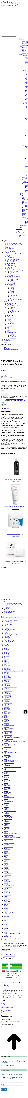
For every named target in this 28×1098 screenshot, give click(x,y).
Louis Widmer (8, 780)
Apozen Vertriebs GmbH (10, 640)
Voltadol (6, 927)
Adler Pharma (8, 623)
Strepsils (6, 891)
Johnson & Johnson (9, 761)
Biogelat (6, 660)
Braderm (6, 667)
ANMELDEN (4, 1089)
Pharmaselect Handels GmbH (11, 833)
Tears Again (7, 899)
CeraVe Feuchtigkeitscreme (13, 534)
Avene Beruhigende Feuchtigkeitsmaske (13, 506)
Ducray (6, 705)
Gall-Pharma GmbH (9, 728)
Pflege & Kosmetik (8, 612)
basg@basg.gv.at (5, 986)
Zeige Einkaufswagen (19, 232)
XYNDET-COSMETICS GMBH (12, 933)
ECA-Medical (7, 709)
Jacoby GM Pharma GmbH (10, 760)
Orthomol (6, 821)
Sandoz (6, 863)
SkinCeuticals (8, 881)
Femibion (6, 720)
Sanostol (6, 868)
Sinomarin (6, 879)
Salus (5, 861)
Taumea (6, 897)
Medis (6, 791)
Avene (6, 647)
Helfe (5, 751)
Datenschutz (3, 1005)
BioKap (6, 661)
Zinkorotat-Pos (7, 936)
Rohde (6, 856)
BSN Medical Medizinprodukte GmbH (13, 671)
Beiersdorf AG (8, 652)
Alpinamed (7, 633)
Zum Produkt (15, 481)
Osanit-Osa (7, 823)
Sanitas (6, 864)
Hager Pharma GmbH (9, 744)
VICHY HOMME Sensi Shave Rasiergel (14, 479)
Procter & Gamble (8, 839)
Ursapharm (7, 913)
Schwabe (6, 872)
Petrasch (6, 829)
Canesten (6, 673)
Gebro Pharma (8, 731)
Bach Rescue (7, 648)
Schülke (6, 871)
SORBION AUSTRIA (9, 885)
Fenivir (6, 721)
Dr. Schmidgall (8, 703)
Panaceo (6, 824)
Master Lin (7, 787)
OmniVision (7, 820)
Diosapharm (7, 688)
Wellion (6, 929)
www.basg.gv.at (4, 985)
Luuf (5, 781)
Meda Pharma (7, 788)
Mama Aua (7, 785)
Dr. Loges (6, 700)
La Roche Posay (8, 772)
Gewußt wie (7, 736)
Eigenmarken (7, 601)
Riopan (6, 855)
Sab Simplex (7, 859)
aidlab (5, 627)
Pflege (22, 399)
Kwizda (6, 768)
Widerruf (3, 1013)
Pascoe (6, 825)
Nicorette (6, 803)
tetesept (6, 904)
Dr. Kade (6, 697)
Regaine (6, 848)
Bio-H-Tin (6, 657)
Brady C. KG (7, 668)
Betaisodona (7, 656)
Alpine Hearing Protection (10, 635)
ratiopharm (7, 844)
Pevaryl (6, 831)
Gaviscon (6, 729)
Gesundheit (6, 608)
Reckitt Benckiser (8, 847)
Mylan (6, 799)
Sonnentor (6, 884)
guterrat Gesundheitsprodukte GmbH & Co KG (15, 741)
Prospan (6, 840)
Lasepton (6, 775)
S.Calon (6, 857)
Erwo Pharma (7, 712)
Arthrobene (7, 643)
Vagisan (6, 915)
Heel (5, 749)
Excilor (6, 717)
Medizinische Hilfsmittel (9, 611)
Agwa (5, 625)
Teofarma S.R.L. (8, 901)
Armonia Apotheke (20, 400)
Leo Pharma (7, 777)
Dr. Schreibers (7, 704)
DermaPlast (7, 683)
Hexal (5, 753)
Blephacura (7, 665)
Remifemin (7, 849)
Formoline (6, 723)
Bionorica (6, 664)
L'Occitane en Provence (10, 771)
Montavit (6, 793)
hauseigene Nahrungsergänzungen (15, 604)
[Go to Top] (14, 1054)
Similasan (6, 877)
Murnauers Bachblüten (9, 797)
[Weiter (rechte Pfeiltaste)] (2, 1094)
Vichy (6, 921)
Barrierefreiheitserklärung (7, 1007)
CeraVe (6, 676)
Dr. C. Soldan (7, 695)
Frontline (6, 727)
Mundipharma (7, 796)
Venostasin (7, 916)
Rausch (6, 845)
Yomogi (6, 935)
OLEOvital (7, 815)
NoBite (6, 804)
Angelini (6, 636)
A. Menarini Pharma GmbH (11, 620)
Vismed (6, 923)
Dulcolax (6, 707)
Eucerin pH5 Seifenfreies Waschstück (14, 561)
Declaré (6, 681)
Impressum (3, 1003)
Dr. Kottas (7, 699)
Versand (5, 376)
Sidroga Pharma (8, 873)
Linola (6, 779)
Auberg (6, 645)
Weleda (6, 928)
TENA (6, 900)
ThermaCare (7, 907)
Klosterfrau (7, 765)
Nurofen (6, 808)
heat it (5, 748)
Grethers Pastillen (8, 739)
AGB (2, 1006)
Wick (6, 931)
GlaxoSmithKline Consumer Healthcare (14, 737)
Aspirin (6, 644)
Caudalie (6, 675)
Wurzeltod (6, 932)
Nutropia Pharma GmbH (10, 811)
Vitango (6, 924)
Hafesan (6, 743)
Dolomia (6, 692)
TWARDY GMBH (9, 912)
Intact (5, 759)
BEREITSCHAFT (14, 5)
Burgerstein (7, 672)
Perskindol (6, 828)
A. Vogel (6, 621)
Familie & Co (7, 605)
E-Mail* (2, 1084)
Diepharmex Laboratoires (10, 687)
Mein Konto (19, 227)
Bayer (6, 651)
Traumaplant (7, 909)
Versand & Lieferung (6, 1010)
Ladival (6, 773)
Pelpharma (6, 827)
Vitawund (6, 925)
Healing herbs (7, 747)
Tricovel (6, 911)
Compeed (6, 680)
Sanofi (6, 865)
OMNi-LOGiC (8, 819)
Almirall (6, 632)
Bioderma (6, 659)
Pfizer (5, 832)
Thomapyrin (7, 908)
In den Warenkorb (5, 394)
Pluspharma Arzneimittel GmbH (12, 837)
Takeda (6, 893)
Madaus (6, 783)
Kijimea (6, 764)
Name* (2, 1081)
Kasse (24, 232)
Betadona (6, 655)
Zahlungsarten (4, 1011)
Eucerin (6, 716)
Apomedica (7, 637)
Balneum (6, 649)
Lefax (5, 776)
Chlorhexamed (7, 679)
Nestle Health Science (9, 801)
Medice (6, 789)
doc (5, 689)
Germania (6, 733)
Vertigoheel (7, 917)
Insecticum (7, 757)
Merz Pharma (7, 792)
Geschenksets (7, 607)
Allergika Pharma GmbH (10, 629)
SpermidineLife (8, 887)
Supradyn (7, 892)
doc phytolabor (8, 691)
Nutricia (6, 809)
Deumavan (7, 685)
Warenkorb (19, 229)
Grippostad (7, 740)
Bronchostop (7, 669)
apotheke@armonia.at (9, 956)
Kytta (5, 769)
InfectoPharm (7, 756)
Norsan (6, 805)
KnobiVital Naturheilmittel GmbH (12, 767)
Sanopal (6, 867)
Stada (6, 888)
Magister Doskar (8, 784)
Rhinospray (7, 852)
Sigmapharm (7, 875)
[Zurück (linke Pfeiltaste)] (1, 1094)
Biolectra (6, 663)
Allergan (6, 628)
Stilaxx (6, 889)
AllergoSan (7, 631)
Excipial (6, 719)
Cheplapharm (7, 677)
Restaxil (6, 851)
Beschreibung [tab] (7, 408)
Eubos (5, 715)
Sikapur (6, 876)
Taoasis (6, 896)
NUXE (6, 812)
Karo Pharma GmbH (9, 763)
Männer (5, 609)
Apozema (6, 639)
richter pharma (7, 853)
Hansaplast (7, 745)
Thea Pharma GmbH (9, 905)
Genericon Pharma (8, 732)
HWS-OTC (7, 755)
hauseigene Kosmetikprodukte (13, 399)
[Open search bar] (1, 34)
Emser (5, 711)
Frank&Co (7, 724)
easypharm (7, 708)
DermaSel (6, 684)
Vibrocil (6, 920)
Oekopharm (7, 813)
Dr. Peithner (7, 701)
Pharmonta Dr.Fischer (9, 836)
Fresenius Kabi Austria (9, 725)
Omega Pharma (8, 816)
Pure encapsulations (9, 843)
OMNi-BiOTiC (8, 817)
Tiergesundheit (7, 613)
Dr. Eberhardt (7, 696)
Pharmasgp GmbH (8, 835)
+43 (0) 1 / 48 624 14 (10, 954)
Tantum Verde (7, 895)
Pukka (5, 841)
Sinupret (6, 880)
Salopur (6, 860)
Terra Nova (7, 903)
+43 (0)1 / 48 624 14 (5, 5)
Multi (5, 795)
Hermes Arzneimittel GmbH (11, 752)
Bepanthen (7, 653)
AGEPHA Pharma (8, 624)
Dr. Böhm (7, 693)
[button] (14, 396)
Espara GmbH (7, 713)
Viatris (6, 919)
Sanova (6, 869)
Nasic (5, 800)
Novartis (6, 807)
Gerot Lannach (8, 735)
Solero (6, 883)
